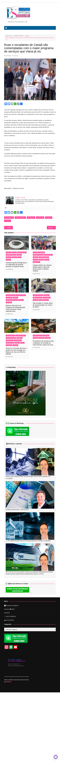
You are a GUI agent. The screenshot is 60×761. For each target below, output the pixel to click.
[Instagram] (5, 208)
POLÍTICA (7, 613)
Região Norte (36, 262)
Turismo (8, 259)
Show (19, 257)
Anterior (9, 227)
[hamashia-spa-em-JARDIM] (26, 393)
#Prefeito (41, 217)
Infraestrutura (10, 340)
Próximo (50, 227)
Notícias (16, 55)
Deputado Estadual (38, 254)
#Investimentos (21, 217)
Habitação (19, 338)
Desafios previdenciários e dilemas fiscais (17, 509)
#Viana (49, 217)
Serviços (14, 257)
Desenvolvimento (22, 252)
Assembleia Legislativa (39, 252)
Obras (8, 220)
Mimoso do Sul (10, 342)
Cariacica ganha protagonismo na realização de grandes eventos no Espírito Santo (16, 264)
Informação (9, 297)
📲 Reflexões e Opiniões (14, 444)
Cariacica (9, 252)
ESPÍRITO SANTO (11, 254)
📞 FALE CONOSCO (10, 616)
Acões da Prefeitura (38, 295)
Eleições (36, 257)
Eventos (19, 254)
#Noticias (31, 217)
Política (47, 259)
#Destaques (10, 217)
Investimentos (46, 297)
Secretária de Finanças (12, 300)
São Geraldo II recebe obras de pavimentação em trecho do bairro (43, 305)
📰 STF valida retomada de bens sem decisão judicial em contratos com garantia (28, 540)
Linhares (35, 259)
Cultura (14, 252)
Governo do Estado (11, 338)
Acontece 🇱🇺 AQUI (9, 609)
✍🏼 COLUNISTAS (9, 620)
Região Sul (9, 345)
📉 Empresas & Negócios (11, 605)
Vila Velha (9, 302)
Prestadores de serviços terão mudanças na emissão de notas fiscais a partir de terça (43, 343)
